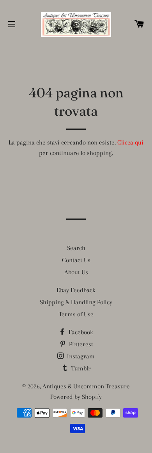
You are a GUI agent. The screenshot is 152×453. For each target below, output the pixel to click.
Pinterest (80, 344)
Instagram (80, 356)
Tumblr (80, 368)
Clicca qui (130, 142)
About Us (76, 272)
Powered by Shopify (76, 396)
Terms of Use (76, 314)
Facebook (80, 332)
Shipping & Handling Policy (76, 302)
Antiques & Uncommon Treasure (86, 386)
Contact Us (76, 260)
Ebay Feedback (76, 290)
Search (76, 248)
